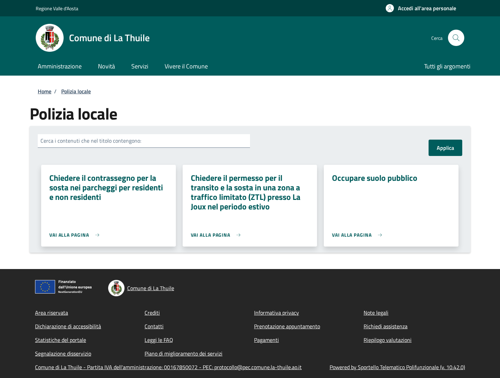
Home (44, 91)
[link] (76, 234)
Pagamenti (266, 340)
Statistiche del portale (60, 340)
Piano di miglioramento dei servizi (183, 353)
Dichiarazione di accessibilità (68, 326)
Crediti (152, 313)
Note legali (376, 313)
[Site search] (456, 38)
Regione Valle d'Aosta (57, 8)
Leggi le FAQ (159, 340)
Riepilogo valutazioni (388, 340)
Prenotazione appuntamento (287, 326)
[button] (421, 8)
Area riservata (51, 313)
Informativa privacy (276, 313)
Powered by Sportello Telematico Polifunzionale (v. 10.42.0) (397, 367)
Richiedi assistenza (385, 326)
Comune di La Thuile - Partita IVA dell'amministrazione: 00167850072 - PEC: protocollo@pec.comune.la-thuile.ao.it (168, 367)
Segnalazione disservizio (63, 353)
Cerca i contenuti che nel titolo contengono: (90, 141)
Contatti (154, 326)
